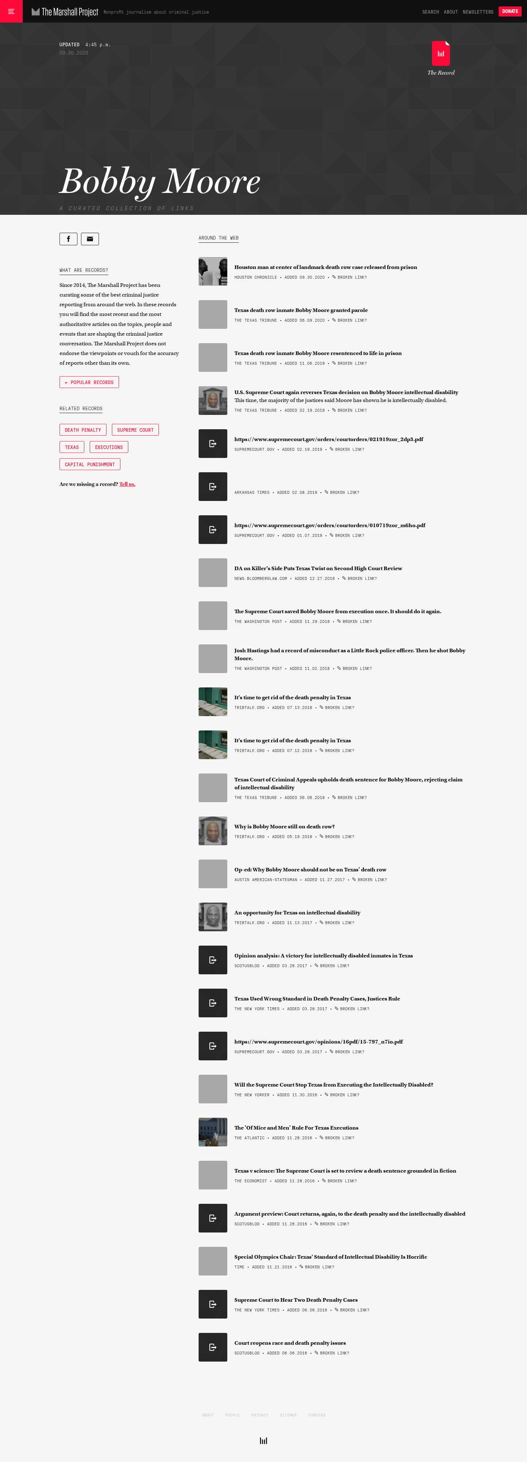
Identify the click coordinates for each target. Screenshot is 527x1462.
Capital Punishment (90, 464)
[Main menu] (11, 11)
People (232, 1415)
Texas (72, 447)
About (451, 11)
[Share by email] (90, 239)
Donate (510, 11)
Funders (317, 1415)
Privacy (260, 1415)
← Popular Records (89, 382)
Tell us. (127, 484)
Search (430, 11)
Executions (109, 447)
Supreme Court (135, 429)
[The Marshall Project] (63, 11)
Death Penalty (83, 429)
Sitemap (288, 1415)
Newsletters (478, 11)
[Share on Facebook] (68, 239)
